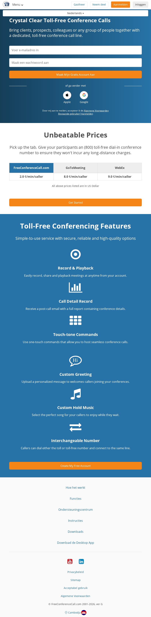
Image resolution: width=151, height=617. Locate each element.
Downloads (75, 532)
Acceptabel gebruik (75, 588)
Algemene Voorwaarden (96, 110)
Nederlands (74, 13)
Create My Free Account (75, 466)
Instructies (75, 521)
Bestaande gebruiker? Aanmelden (75, 113)
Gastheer (79, 4)
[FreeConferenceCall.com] (6, 4)
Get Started (76, 202)
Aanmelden (120, 4)
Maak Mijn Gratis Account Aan (75, 74)
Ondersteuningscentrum (75, 510)
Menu (16, 5)
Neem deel (99, 4)
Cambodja (74, 612)
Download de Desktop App (75, 543)
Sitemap (76, 580)
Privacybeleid (75, 572)
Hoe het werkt (75, 488)
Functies (75, 499)
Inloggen (140, 4)
